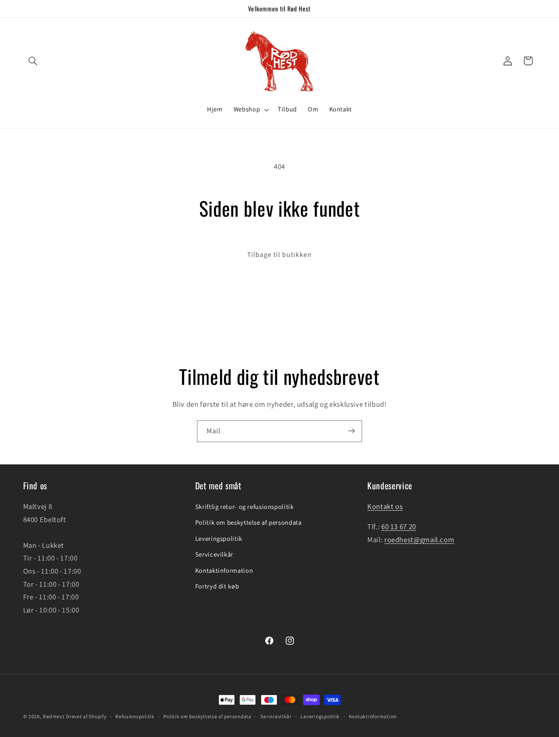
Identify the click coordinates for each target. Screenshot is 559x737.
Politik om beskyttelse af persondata (248, 523)
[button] (33, 61)
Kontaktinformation (224, 570)
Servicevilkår (214, 554)
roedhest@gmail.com (419, 539)
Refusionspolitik (135, 716)
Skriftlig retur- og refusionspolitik (244, 506)
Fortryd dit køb (217, 586)
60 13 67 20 (398, 527)
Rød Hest (53, 716)
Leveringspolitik (218, 538)
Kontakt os (385, 506)
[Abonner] (352, 431)
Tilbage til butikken (279, 254)
